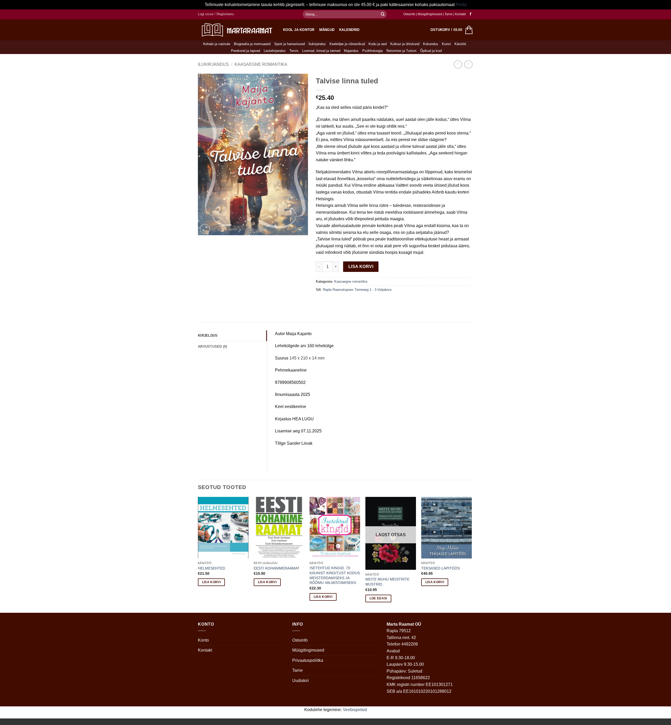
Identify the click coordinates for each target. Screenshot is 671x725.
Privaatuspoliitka (307, 660)
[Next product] (458, 64)
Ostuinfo (409, 14)
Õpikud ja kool (431, 51)
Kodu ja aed (378, 44)
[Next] (471, 554)
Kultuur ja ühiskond (404, 44)
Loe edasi (378, 598)
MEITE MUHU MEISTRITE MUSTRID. (387, 581)
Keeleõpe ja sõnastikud (347, 44)
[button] (216, 14)
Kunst (446, 44)
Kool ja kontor (299, 30)
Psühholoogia (372, 51)
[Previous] (198, 554)
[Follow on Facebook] (470, 14)
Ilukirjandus (317, 44)
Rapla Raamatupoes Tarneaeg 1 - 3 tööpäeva (357, 290)
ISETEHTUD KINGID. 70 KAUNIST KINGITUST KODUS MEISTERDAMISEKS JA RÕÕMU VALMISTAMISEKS (335, 575)
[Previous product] (468, 64)
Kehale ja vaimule (216, 44)
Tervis (294, 51)
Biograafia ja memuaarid (252, 44)
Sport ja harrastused (289, 44)
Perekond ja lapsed (245, 51)
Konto (203, 640)
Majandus (351, 51)
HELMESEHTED (211, 568)
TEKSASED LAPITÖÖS (440, 568)
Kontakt (460, 14)
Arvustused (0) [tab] (212, 346)
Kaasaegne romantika (261, 64)
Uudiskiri (300, 680)
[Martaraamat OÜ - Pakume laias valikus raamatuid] (236, 30)
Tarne (449, 14)
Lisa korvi (361, 266)
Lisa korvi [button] (211, 582)
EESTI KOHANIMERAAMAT (277, 568)
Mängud (327, 30)
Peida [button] (461, 4)
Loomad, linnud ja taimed (321, 51)
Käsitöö (460, 44)
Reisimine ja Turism (401, 51)
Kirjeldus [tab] (208, 335)
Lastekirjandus (275, 51)
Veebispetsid (355, 709)
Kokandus (430, 44)
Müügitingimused (430, 14)
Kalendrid (349, 30)
